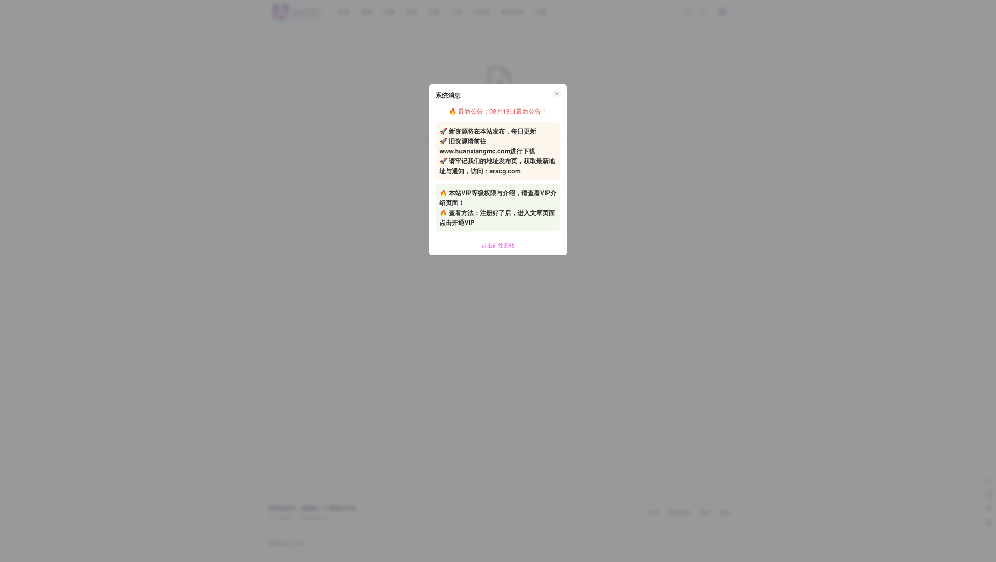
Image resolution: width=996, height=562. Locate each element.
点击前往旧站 (498, 245)
